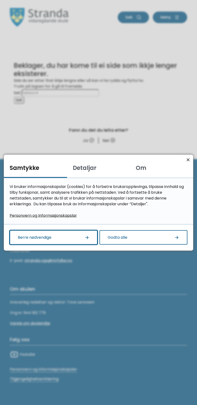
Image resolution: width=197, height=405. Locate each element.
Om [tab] (141, 168)
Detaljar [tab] (84, 168)
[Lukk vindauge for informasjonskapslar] (188, 159)
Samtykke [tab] (24, 168)
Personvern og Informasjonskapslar (43, 215)
